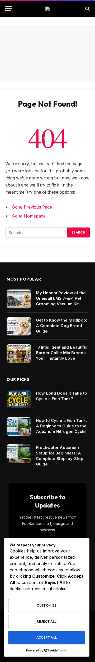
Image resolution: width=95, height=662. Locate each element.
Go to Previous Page (32, 207)
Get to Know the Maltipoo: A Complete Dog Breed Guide (61, 326)
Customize (46, 605)
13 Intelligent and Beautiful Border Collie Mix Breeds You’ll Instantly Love (61, 353)
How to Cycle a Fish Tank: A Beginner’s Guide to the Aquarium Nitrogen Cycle (61, 426)
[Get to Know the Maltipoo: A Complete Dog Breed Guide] (19, 326)
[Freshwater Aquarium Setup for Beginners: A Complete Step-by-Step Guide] (19, 453)
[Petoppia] (47, 8)
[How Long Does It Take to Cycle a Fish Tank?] (19, 399)
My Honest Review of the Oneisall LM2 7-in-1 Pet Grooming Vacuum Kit (61, 298)
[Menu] (8, 8)
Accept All (46, 637)
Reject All (47, 621)
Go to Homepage (29, 216)
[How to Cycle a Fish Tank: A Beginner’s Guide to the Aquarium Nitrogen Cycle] (19, 426)
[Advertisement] (47, 53)
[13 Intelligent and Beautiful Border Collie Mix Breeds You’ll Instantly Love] (19, 353)
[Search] (87, 8)
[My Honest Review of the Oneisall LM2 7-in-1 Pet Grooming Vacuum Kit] (19, 298)
